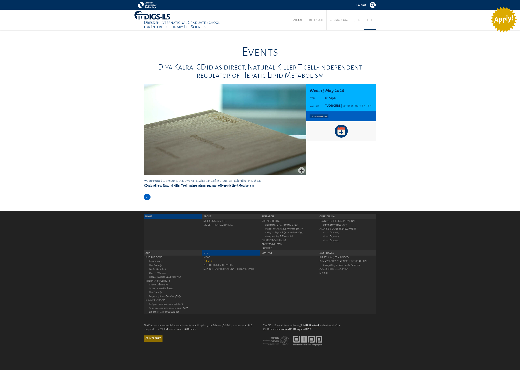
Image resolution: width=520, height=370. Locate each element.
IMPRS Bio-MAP (311, 325)
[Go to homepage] (152, 15)
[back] (147, 197)
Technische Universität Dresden (180, 329)
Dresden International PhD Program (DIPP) (289, 329)
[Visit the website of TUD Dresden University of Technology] (148, 5)
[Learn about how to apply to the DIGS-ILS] (504, 20)
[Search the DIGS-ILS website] (373, 5)
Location (314, 105)
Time (312, 98)
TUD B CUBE (332, 105)
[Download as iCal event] (341, 131)
